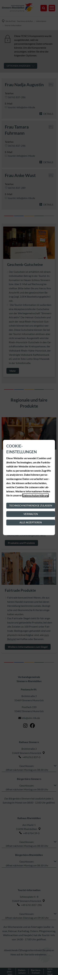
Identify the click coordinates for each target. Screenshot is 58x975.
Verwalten (31, 513)
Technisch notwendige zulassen (30, 505)
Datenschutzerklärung (35, 495)
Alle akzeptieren (30, 522)
